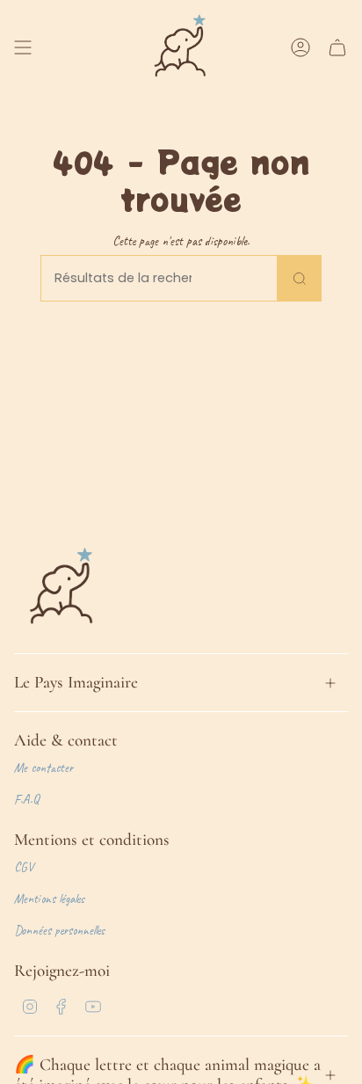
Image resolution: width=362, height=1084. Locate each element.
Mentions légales (49, 898)
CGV (23, 867)
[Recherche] (300, 278)
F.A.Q (27, 799)
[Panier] (337, 47)
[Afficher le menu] (22, 47)
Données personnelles (59, 930)
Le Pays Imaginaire (76, 682)
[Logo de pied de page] (62, 588)
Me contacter (43, 767)
